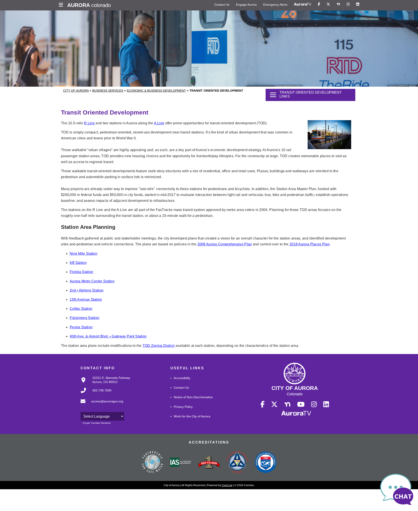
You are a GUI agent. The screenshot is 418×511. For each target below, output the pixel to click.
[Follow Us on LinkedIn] (357, 4)
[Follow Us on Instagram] (348, 4)
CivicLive (227, 485)
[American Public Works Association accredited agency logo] (237, 462)
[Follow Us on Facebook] (319, 4)
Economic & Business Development (156, 90)
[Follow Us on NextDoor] (338, 4)
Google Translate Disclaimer (97, 423)
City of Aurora (76, 90)
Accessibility (182, 378)
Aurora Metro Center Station (92, 281)
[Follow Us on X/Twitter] (328, 4)
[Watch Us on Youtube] (301, 404)
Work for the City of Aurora (192, 416)
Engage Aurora (246, 4)
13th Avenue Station (86, 299)
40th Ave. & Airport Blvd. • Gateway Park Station (108, 336)
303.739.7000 (101, 390)
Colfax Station (81, 308)
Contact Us (221, 4)
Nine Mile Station (83, 253)
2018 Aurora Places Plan (310, 244)
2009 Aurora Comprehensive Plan (224, 244)
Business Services (107, 90)
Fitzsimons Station (84, 318)
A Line (159, 123)
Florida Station (81, 272)
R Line (89, 123)
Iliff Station (78, 263)
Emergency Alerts (275, 4)
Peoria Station (81, 327)
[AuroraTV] (302, 4)
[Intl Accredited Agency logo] (265, 462)
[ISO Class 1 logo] (209, 462)
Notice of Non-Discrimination (193, 397)
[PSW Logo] (152, 462)
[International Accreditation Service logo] (181, 462)
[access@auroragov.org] (100, 404)
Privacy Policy (183, 406)
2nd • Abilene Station (86, 290)
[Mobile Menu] (62, 5)
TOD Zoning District (159, 345)
